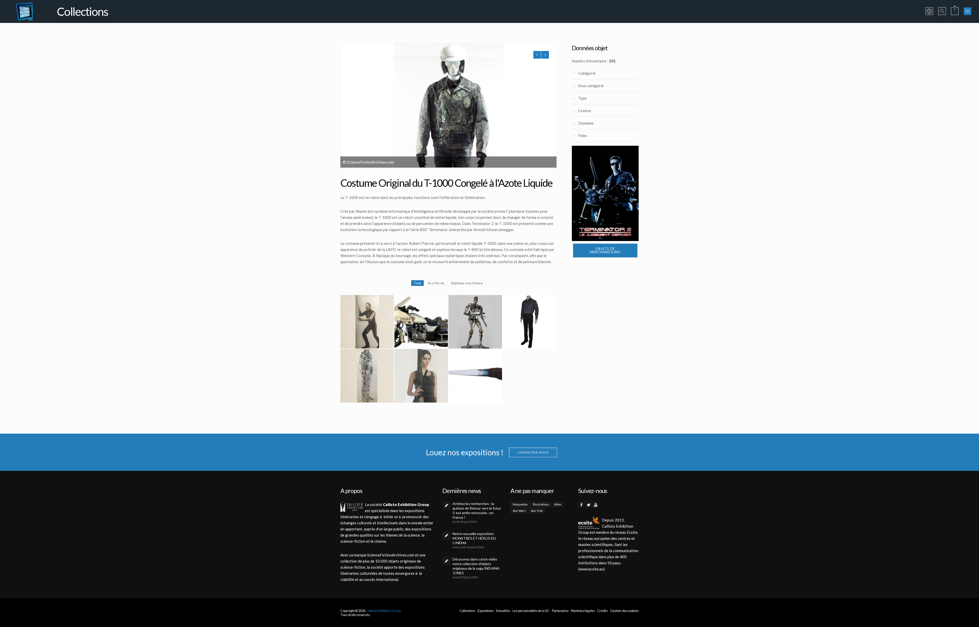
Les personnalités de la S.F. (531, 611)
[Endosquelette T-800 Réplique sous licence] (475, 322)
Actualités (503, 611)
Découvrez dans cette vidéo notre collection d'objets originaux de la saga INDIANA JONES (476, 566)
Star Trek (537, 511)
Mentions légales (583, 611)
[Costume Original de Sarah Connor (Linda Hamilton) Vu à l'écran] (421, 376)
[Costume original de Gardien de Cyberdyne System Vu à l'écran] (529, 322)
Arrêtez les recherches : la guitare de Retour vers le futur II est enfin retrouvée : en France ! (477, 510)
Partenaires (560, 611)
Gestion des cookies (624, 611)
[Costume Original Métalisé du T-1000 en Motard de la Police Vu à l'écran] (367, 376)
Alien (557, 504)
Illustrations (541, 504)
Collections (467, 611)
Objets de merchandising (605, 250)
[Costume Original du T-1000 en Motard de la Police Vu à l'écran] (367, 322)
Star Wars (519, 511)
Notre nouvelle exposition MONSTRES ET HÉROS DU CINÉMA (474, 538)
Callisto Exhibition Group (383, 611)
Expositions (486, 611)
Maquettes (520, 504)
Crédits (602, 611)
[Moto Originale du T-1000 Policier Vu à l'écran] (421, 322)
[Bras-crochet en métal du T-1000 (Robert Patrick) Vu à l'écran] (475, 376)
